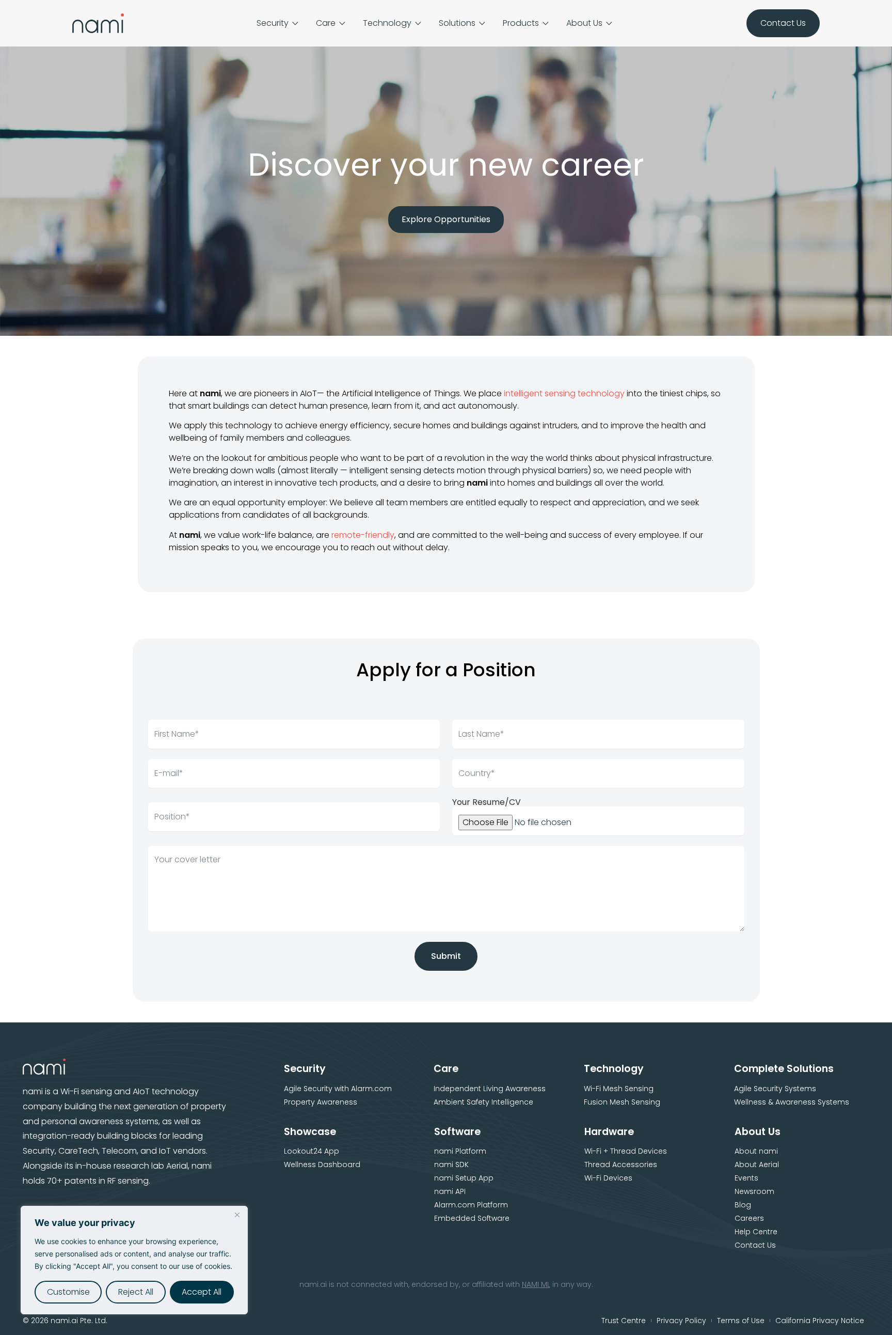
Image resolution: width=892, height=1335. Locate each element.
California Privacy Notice (819, 1320)
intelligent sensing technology (564, 393)
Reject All (135, 1292)
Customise (68, 1292)
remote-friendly (362, 535)
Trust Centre (623, 1320)
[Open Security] (295, 23)
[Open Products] (545, 23)
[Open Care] (342, 23)
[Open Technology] (418, 23)
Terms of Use (740, 1320)
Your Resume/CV (486, 802)
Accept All (201, 1292)
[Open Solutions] (482, 23)
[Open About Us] (609, 23)
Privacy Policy (681, 1320)
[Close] (237, 1214)
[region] (134, 1260)
